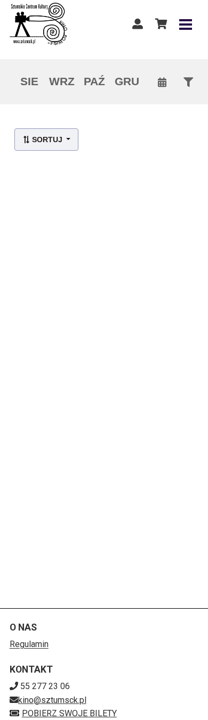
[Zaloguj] (137, 24)
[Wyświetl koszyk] (161, 24)
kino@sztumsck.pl (52, 700)
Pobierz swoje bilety (69, 713)
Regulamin (29, 644)
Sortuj (47, 139)
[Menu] (185, 24)
